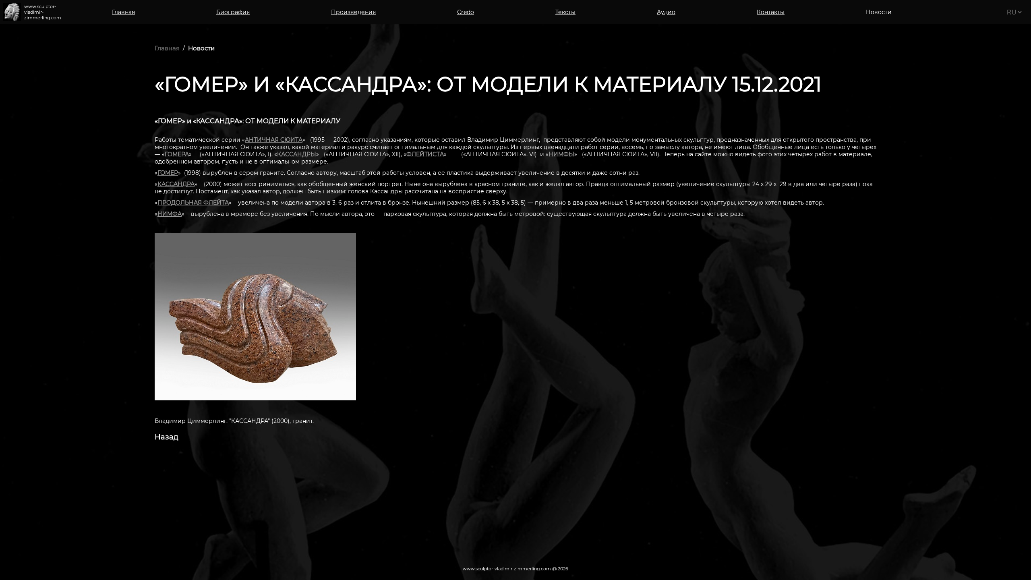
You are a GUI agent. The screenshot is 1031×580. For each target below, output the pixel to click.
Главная (123, 12)
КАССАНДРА (176, 184)
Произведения (353, 12)
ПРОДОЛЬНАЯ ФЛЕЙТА (193, 202)
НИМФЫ (561, 154)
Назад (166, 437)
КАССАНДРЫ (296, 154)
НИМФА (169, 214)
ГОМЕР (167, 172)
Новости (201, 48)
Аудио (666, 12)
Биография (233, 12)
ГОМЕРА (177, 154)
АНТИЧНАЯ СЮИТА (273, 139)
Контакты (771, 12)
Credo (465, 12)
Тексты (565, 12)
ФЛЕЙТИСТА (425, 154)
